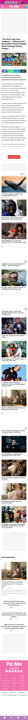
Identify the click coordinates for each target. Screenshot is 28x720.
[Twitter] (13, 671)
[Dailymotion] (21, 671)
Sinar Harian (22, 127)
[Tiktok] (15, 671)
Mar (4, 50)
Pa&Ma (3, 36)
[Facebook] (7, 671)
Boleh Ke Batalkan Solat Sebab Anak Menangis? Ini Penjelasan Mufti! (12, 584)
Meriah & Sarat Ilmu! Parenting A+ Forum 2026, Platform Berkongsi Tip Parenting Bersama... (14, 603)
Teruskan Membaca (14, 156)
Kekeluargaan (10, 36)
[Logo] (14, 6)
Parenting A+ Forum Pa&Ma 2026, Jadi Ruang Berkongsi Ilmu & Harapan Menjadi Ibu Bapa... (14, 614)
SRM (3, 587)
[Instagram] (10, 671)
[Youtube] (18, 671)
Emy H (11, 607)
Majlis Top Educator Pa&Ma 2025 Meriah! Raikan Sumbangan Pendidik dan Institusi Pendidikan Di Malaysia (14, 626)
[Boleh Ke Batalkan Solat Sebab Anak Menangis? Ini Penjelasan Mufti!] (14, 571)
